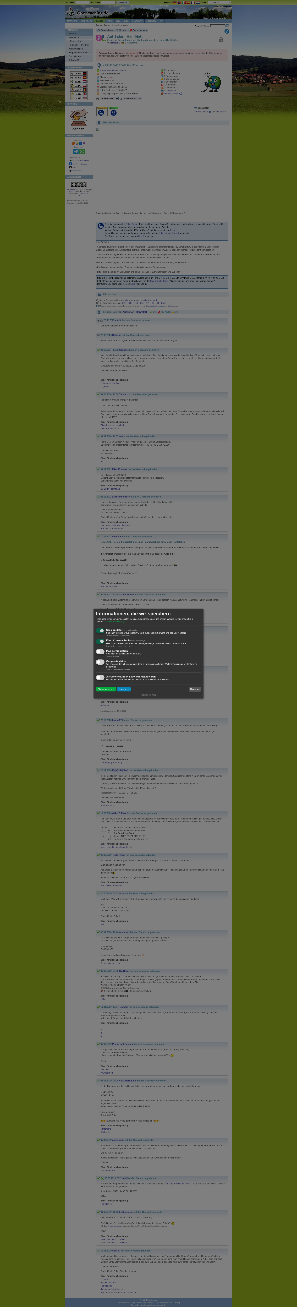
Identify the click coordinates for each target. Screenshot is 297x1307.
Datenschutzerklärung (114, 622)
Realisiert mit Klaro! (149, 695)
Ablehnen (195, 689)
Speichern (124, 689)
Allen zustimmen (106, 689)
